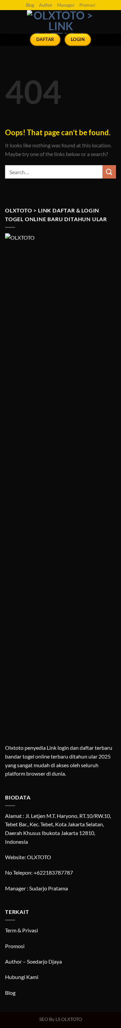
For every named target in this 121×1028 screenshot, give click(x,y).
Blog (30, 5)
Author (45, 5)
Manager (66, 5)
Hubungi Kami (21, 977)
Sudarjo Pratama (48, 888)
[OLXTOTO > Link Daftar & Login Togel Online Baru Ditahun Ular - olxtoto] (60, 22)
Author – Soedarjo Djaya (33, 961)
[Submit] (109, 171)
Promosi (87, 5)
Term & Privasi (21, 930)
